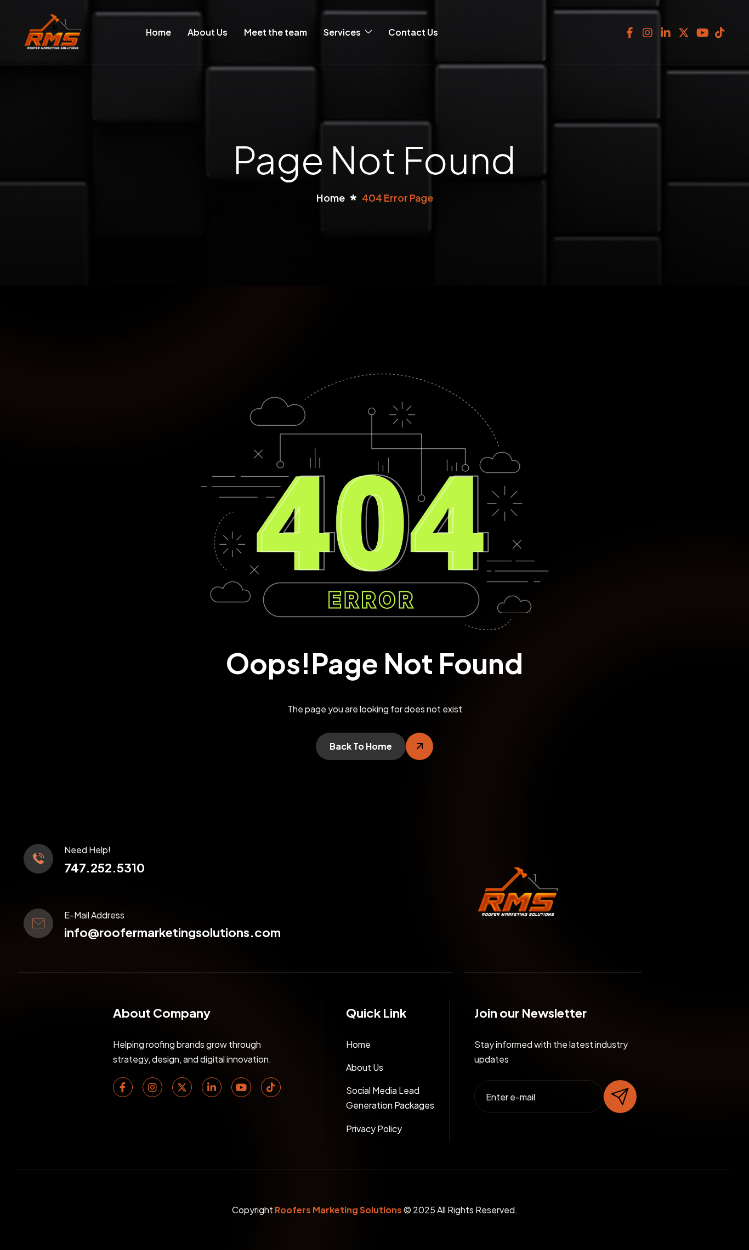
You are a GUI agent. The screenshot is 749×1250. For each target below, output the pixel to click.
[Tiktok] (271, 1087)
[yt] (701, 30)
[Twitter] (182, 1087)
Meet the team (275, 32)
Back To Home (361, 746)
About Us (208, 32)
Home (158, 32)
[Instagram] (647, 30)
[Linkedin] (212, 1087)
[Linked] (665, 30)
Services (342, 32)
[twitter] (683, 30)
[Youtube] (241, 1087)
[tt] (719, 30)
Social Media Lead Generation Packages (390, 1098)
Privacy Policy (374, 1128)
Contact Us (413, 32)
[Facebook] (629, 30)
